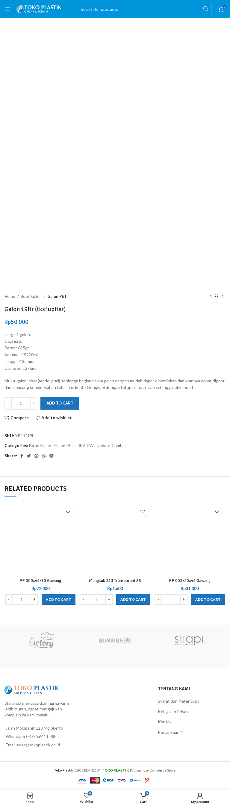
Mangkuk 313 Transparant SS (115, 580)
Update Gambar (111, 445)
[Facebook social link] (22, 456)
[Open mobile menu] (7, 9)
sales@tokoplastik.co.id (38, 744)
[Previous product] (211, 296)
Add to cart (59, 403)
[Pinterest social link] (36, 456)
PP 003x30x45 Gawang (190, 580)
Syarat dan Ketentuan (178, 701)
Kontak (165, 721)
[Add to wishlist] (68, 511)
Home (10, 296)
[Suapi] (189, 640)
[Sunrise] (115, 640)
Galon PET (57, 296)
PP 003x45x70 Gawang (40, 580)
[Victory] (41, 640)
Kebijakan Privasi (173, 711)
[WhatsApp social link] (44, 456)
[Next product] (223, 296)
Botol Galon (32, 296)
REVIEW (85, 445)
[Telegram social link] (51, 456)
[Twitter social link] (29, 456)
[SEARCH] (205, 9)
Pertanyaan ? (170, 732)
